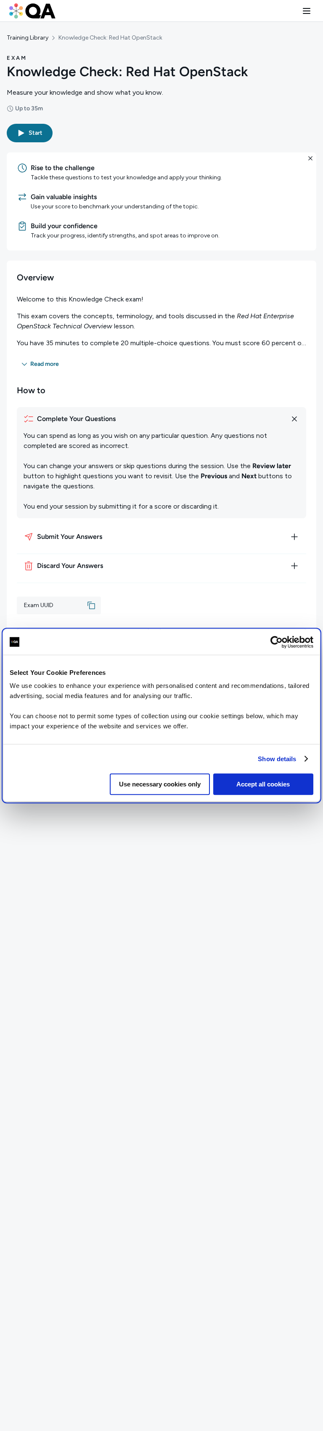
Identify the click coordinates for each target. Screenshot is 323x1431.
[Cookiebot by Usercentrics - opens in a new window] (276, 642)
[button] (306, 11)
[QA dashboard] (32, 11)
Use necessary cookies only (160, 784)
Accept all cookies (263, 784)
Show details (277, 758)
